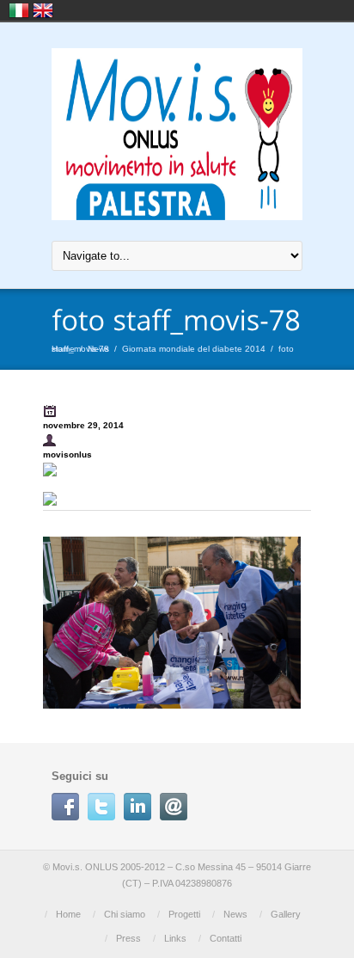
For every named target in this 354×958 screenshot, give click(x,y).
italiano (19, 10)
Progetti (184, 914)
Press (128, 938)
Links (175, 938)
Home (63, 348)
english (43, 10)
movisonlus (67, 454)
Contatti (225, 938)
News (98, 348)
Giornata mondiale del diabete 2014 (194, 348)
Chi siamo (124, 914)
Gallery (286, 914)
